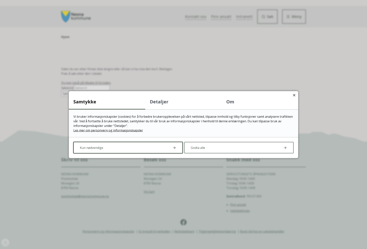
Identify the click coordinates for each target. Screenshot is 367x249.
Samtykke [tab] (84, 101)
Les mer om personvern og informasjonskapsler (108, 130)
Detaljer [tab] (159, 101)
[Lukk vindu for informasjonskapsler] (294, 95)
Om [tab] (230, 101)
